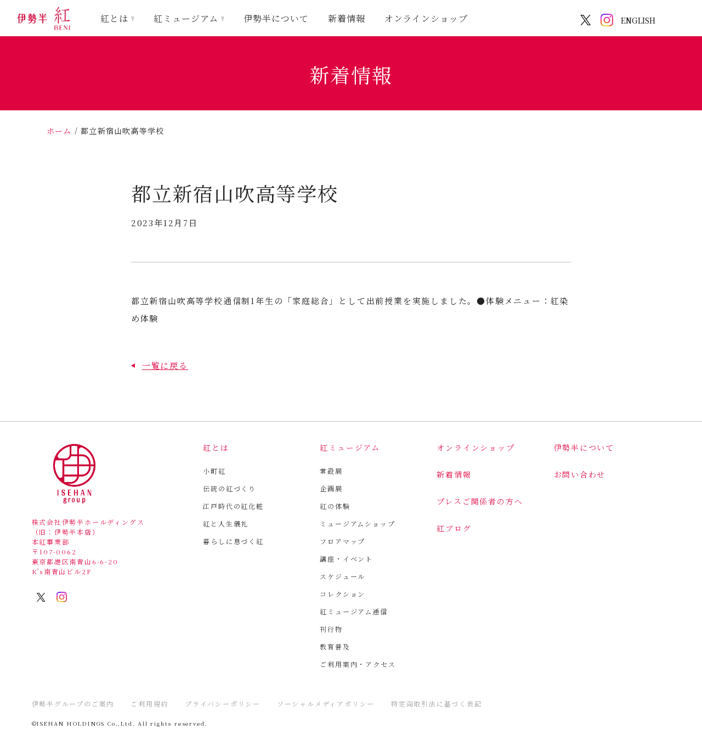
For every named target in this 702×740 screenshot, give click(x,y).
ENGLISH (638, 20)
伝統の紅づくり (229, 488)
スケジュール (342, 576)
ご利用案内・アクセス (357, 664)
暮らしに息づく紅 (233, 541)
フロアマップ (342, 541)
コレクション (342, 593)
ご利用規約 (149, 703)
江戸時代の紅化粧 (233, 506)
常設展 (331, 470)
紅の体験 (335, 506)
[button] (159, 365)
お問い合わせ (580, 474)
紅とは (114, 18)
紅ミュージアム (186, 18)
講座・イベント (346, 558)
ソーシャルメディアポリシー (326, 703)
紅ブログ (454, 528)
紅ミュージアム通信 (353, 611)
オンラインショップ (426, 18)
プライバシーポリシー (223, 703)
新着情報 (346, 18)
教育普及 (335, 646)
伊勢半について (276, 18)
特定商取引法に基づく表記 (436, 703)
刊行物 (331, 629)
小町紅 (214, 470)
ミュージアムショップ (357, 523)
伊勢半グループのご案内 (73, 703)
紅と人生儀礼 (225, 523)
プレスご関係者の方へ (480, 501)
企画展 (331, 488)
